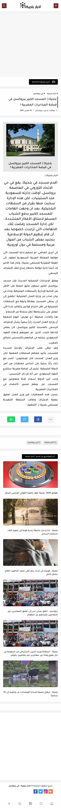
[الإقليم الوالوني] (15, 791)
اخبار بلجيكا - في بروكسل (20, 786)
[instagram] (45, 791)
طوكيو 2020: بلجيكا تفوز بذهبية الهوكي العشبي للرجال (31, 493)
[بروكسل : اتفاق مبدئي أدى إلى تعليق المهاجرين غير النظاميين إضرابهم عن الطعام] (30, 593)
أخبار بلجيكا (51, 94)
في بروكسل (38, 94)
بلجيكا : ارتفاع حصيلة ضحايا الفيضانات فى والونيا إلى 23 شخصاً (30, 694)
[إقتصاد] (33, 796)
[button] (38, 419)
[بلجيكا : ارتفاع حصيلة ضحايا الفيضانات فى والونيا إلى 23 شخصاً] (30, 673)
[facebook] (35, 791)
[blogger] (50, 791)
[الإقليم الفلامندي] (20, 791)
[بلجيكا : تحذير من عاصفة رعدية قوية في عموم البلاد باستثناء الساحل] (30, 512)
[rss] (55, 791)
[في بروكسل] (25, 791)
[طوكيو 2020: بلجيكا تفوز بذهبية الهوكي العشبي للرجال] (30, 474)
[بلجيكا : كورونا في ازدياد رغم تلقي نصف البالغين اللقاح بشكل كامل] (30, 552)
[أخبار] (10, 791)
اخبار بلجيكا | (51, 175)
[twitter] (40, 791)
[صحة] (5, 791)
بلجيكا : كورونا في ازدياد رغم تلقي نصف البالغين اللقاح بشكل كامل (31, 573)
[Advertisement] (30, 44)
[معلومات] (28, 796)
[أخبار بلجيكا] (30, 791)
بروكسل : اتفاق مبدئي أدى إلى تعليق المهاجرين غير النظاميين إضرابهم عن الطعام (33, 613)
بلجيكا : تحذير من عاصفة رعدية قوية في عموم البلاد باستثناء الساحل (33, 532)
